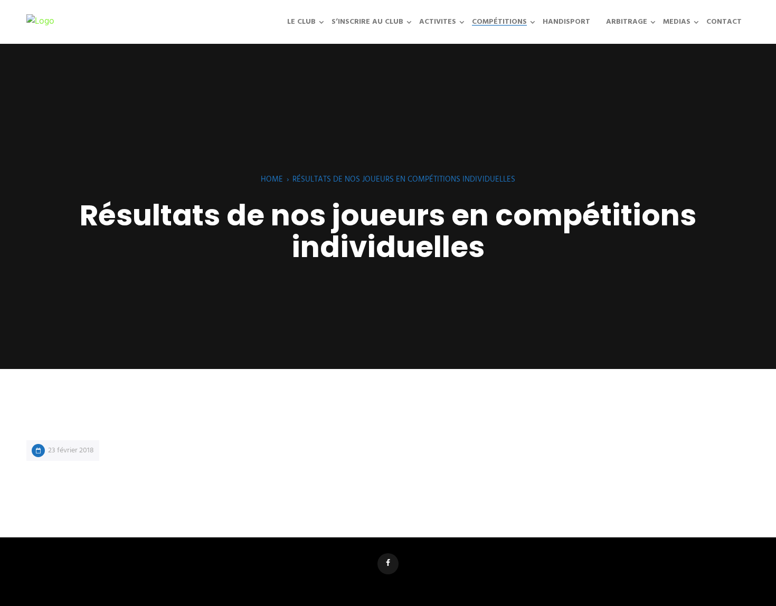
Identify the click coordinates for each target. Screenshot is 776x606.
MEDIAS (676, 22)
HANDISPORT (566, 22)
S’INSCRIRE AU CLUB (367, 22)
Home (272, 179)
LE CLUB (301, 22)
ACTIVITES (437, 22)
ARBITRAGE (626, 22)
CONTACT (724, 22)
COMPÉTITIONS (499, 22)
